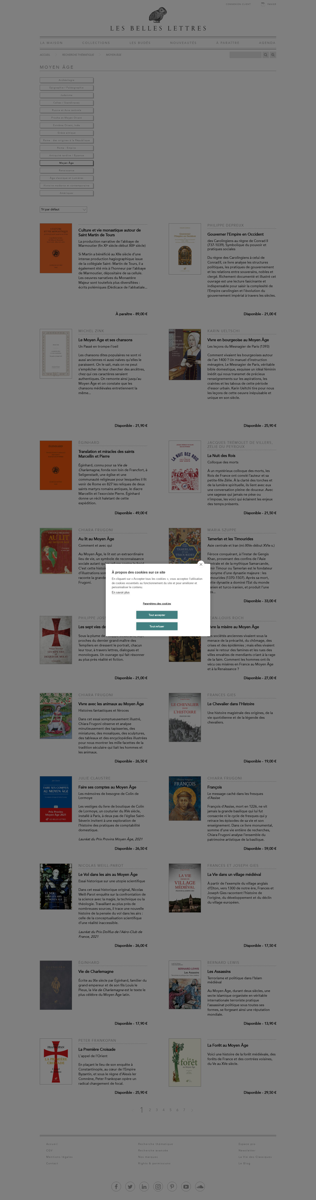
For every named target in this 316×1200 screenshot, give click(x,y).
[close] (200, 564)
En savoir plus (121, 592)
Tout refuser (157, 626)
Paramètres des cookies (157, 603)
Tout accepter (157, 614)
